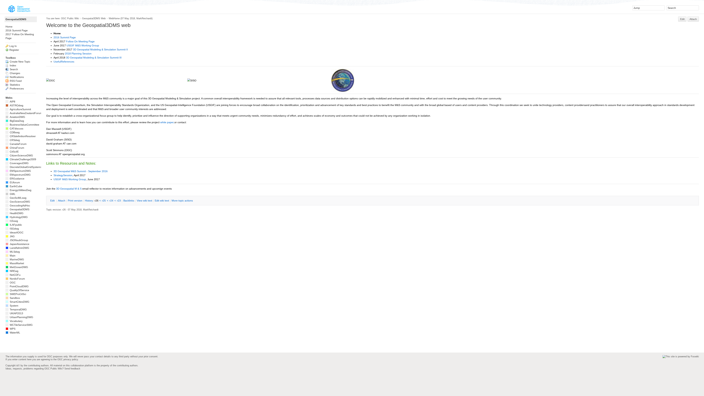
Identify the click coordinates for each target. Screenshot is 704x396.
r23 (119, 200)
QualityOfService (19, 290)
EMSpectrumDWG (20, 170)
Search (13, 69)
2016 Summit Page (65, 37)
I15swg (13, 220)
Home (9, 26)
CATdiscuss (16, 128)
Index (12, 65)
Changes (14, 73)
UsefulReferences (64, 61)
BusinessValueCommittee (24, 124)
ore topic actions (182, 200)
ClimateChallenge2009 (22, 159)
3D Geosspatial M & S (69, 188)
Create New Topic (19, 61)
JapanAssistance (19, 244)
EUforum (14, 182)
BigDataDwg (16, 120)
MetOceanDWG (18, 267)
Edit (682, 19)
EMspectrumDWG (20, 174)
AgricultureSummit (20, 109)
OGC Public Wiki (70, 18)
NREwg (13, 271)
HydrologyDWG (18, 217)
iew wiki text (144, 200)
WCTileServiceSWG (21, 324)
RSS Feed (15, 80)
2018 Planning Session (78, 53)
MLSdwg (14, 251)
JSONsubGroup (18, 240)
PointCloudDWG (19, 286)
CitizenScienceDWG (21, 155)
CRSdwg (14, 140)
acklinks (128, 200)
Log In (13, 46)
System (13, 305)
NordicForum (17, 278)
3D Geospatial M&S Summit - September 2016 (81, 171)
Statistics (14, 84)
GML (12, 193)
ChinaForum (16, 147)
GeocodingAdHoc (19, 205)
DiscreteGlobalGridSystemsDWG (28, 167)
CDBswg (14, 132)
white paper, (167, 122)
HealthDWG (16, 213)
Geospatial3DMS (16, 19)
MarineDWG (16, 259)
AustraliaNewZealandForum (25, 113)
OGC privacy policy (67, 359)
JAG (12, 236)
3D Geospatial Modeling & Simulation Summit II (100, 49)
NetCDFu (15, 274)
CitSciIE (14, 151)
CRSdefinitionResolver (22, 136)
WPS (12, 328)
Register (14, 49)
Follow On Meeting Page (80, 41)
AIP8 (12, 101)
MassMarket (16, 263)
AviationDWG (17, 116)
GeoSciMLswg (17, 197)
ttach (61, 200)
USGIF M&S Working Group (83, 45)
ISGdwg (14, 228)
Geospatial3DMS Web (94, 18)
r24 (111, 200)
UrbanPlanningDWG (21, 317)
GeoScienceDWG (19, 201)
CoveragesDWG (19, 163)
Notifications (16, 77)
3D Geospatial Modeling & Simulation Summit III (94, 57)
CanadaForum (18, 143)
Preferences (16, 88)
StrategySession (63, 175)
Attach (693, 19)
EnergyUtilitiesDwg (20, 190)
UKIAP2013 (16, 313)
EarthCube (15, 186)
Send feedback (72, 368)
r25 (104, 200)
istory (89, 200)
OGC (12, 282)
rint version (75, 200)
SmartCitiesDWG (19, 301)
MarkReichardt (144, 18)
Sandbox (14, 297)
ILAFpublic (15, 224)
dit (52, 200)
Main (12, 255)
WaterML (14, 332)
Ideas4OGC (16, 232)
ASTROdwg (16, 105)
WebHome (114, 18)
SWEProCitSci (17, 294)
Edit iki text (162, 200)
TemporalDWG (18, 309)
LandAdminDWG (19, 247)
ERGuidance (16, 178)
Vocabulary (16, 321)
